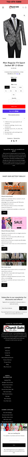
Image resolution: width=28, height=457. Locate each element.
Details (4, 118)
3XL (16, 91)
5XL (14, 94)
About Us (7, 350)
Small (7, 87)
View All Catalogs (7, 412)
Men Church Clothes (7, 394)
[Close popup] (25, 425)
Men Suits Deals (7, 391)
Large (20, 87)
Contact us (10, 138)
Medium (14, 87)
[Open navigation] (4, 7)
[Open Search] (23, 7)
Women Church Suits (7, 384)
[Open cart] (25, 7)
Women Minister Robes (7, 422)
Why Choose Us (7, 366)
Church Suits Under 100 (7, 389)
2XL (11, 91)
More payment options (13, 114)
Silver (13, 80)
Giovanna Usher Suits (7, 415)
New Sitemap (7, 398)
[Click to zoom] (24, 15)
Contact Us (7, 353)
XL (6, 91)
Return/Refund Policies (7, 357)
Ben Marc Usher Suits (7, 417)
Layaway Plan (7, 380)
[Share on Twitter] (14, 141)
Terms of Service (7, 360)
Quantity (14, 98)
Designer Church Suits (7, 382)
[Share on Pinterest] (16, 141)
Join (23, 308)
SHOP (4, 212)
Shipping (7, 355)
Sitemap (7, 396)
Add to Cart (14, 106)
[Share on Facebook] (11, 141)
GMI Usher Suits (7, 419)
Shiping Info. (17, 138)
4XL (21, 91)
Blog (7, 364)
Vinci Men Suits (7, 387)
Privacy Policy (7, 362)
